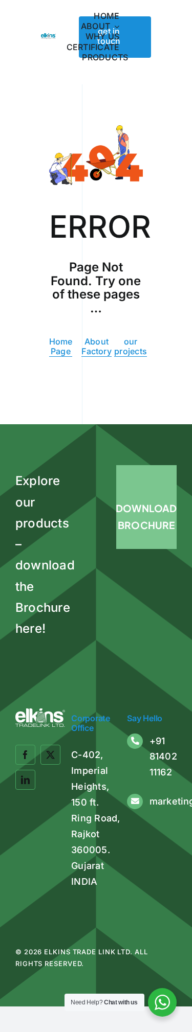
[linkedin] (25, 780)
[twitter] (50, 755)
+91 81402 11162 (163, 756)
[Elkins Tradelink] (48, 37)
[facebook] (25, 755)
